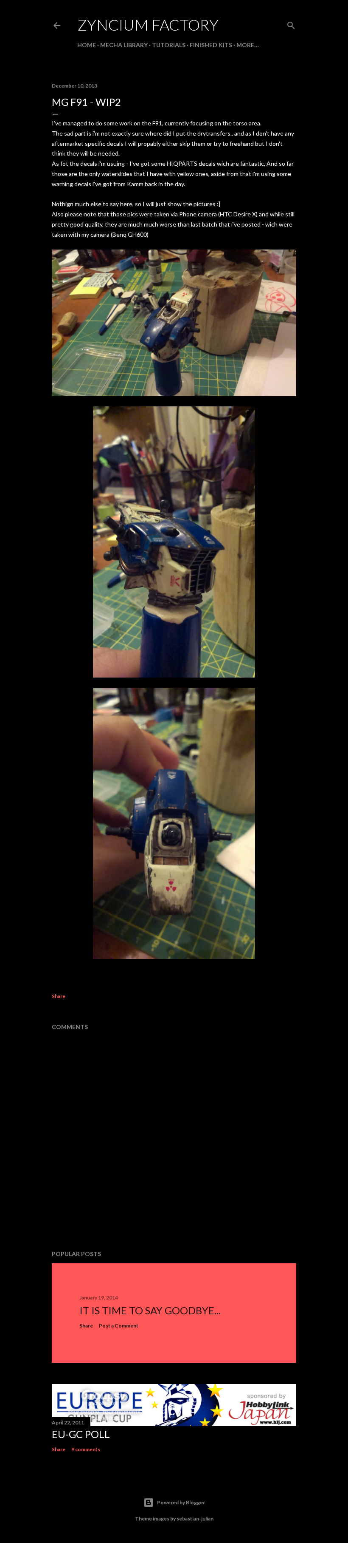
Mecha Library (124, 44)
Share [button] (58, 996)
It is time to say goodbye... (150, 1310)
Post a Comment (118, 1325)
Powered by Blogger (181, 1502)
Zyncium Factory (148, 24)
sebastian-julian (195, 1518)
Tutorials (168, 44)
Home (86, 44)
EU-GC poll (81, 1434)
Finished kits (211, 44)
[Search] (291, 23)
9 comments (85, 1449)
